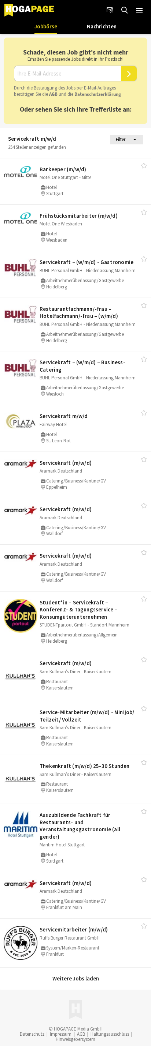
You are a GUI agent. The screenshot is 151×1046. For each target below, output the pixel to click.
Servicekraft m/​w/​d (64, 416)
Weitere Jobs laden (75, 978)
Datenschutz (32, 1034)
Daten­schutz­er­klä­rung (97, 94)
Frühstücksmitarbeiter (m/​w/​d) (79, 215)
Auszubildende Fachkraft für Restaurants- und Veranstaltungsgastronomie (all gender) (80, 825)
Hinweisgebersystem (75, 1039)
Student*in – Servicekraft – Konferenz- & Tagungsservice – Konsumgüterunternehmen (79, 609)
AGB (53, 94)
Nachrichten (102, 26)
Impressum (60, 1034)
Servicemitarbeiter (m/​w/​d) (74, 929)
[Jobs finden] (124, 10)
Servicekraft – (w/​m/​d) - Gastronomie (86, 262)
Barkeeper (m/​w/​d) (63, 169)
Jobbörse (45, 26)
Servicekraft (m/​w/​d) (66, 462)
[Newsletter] (110, 10)
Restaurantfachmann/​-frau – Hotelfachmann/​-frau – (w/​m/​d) (79, 312)
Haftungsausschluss (110, 1034)
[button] (139, 10)
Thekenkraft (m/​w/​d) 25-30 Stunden (85, 765)
